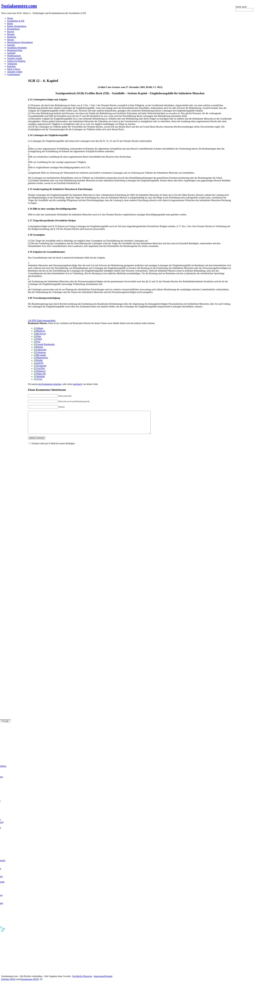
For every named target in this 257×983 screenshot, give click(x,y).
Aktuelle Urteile (14, 71)
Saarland (11, 53)
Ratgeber (11, 66)
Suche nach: (241, 6)
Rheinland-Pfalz (14, 50)
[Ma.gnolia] (40, 355)
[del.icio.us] (40, 333)
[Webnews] (40, 371)
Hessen (10, 39)
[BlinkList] (39, 331)
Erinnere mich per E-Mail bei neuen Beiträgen (53, 443)
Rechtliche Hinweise (82, 976)
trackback (77, 384)
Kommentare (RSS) (29, 979)
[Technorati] (40, 365)
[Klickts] (38, 347)
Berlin (10, 23)
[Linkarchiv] (40, 349)
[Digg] (37, 336)
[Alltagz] (38, 328)
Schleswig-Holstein (16, 61)
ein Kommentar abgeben (49, 384)
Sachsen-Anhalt (14, 58)
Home (10, 18)
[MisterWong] (41, 357)
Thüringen (12, 63)
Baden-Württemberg (16, 26)
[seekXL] (39, 363)
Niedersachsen (14, 55)
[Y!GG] (38, 379)
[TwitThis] (39, 368)
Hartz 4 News (13, 69)
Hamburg (11, 37)
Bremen (11, 34)
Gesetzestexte (13, 74)
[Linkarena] (40, 352)
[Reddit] (38, 360)
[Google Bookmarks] (44, 344)
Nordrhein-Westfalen (17, 47)
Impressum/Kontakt (103, 976)
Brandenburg (13, 29)
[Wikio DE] (40, 373)
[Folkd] (38, 339)
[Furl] (37, 341)
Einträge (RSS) (8, 979)
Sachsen (11, 45)
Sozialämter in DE (15, 21)
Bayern (10, 31)
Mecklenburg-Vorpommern (20, 42)
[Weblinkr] (39, 376)
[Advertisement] (63, 312)
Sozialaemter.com (19, 5)
